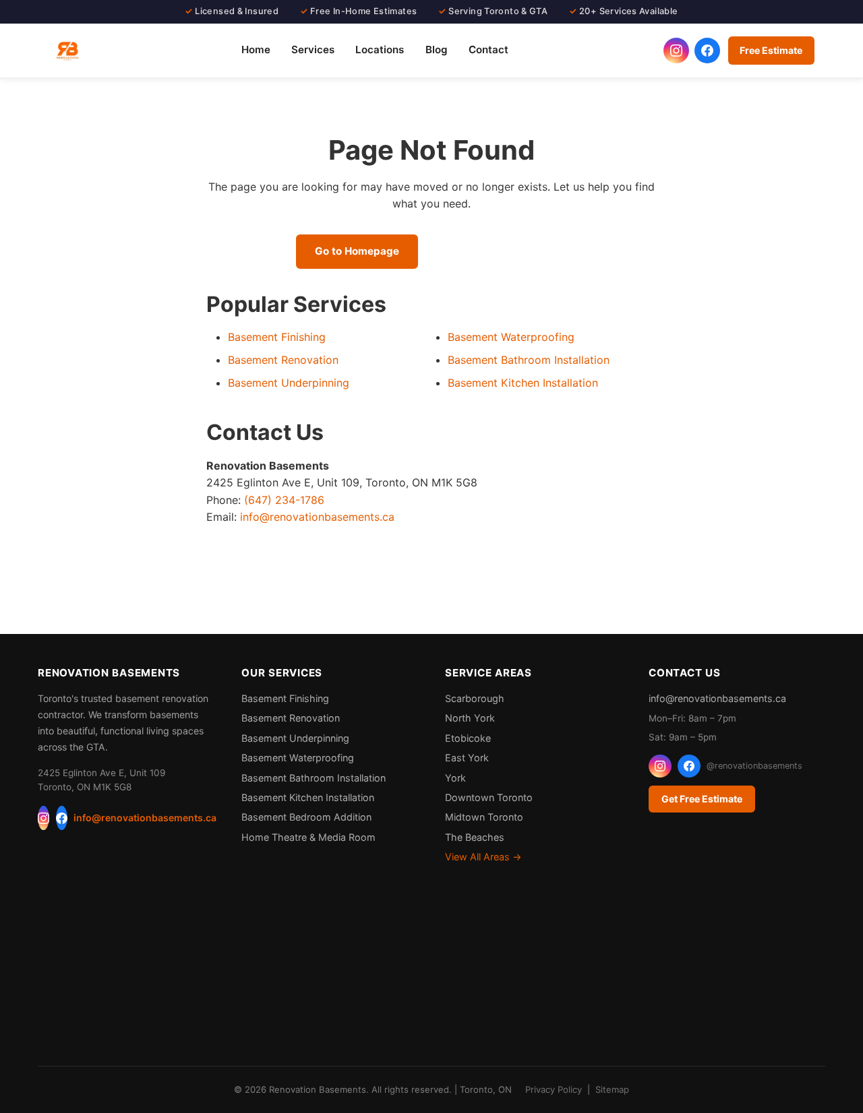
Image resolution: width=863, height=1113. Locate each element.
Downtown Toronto (489, 797)
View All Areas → (483, 856)
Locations (379, 49)
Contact (488, 49)
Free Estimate (771, 50)
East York (467, 757)
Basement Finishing (277, 337)
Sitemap (612, 1089)
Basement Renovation (283, 360)
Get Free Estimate (701, 798)
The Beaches (474, 837)
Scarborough (474, 698)
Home (255, 49)
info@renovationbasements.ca (317, 516)
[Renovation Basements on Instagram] (676, 50)
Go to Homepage (357, 251)
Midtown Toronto (484, 817)
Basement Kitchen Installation (523, 382)
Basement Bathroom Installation (528, 360)
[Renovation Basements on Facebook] (707, 50)
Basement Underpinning (288, 382)
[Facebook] (61, 818)
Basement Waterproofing (511, 337)
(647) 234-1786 (284, 500)
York (455, 778)
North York (470, 718)
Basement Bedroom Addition (306, 817)
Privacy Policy (553, 1089)
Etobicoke (468, 738)
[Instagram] (43, 818)
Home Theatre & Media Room (308, 837)
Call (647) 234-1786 (497, 251)
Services (312, 49)
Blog (436, 49)
